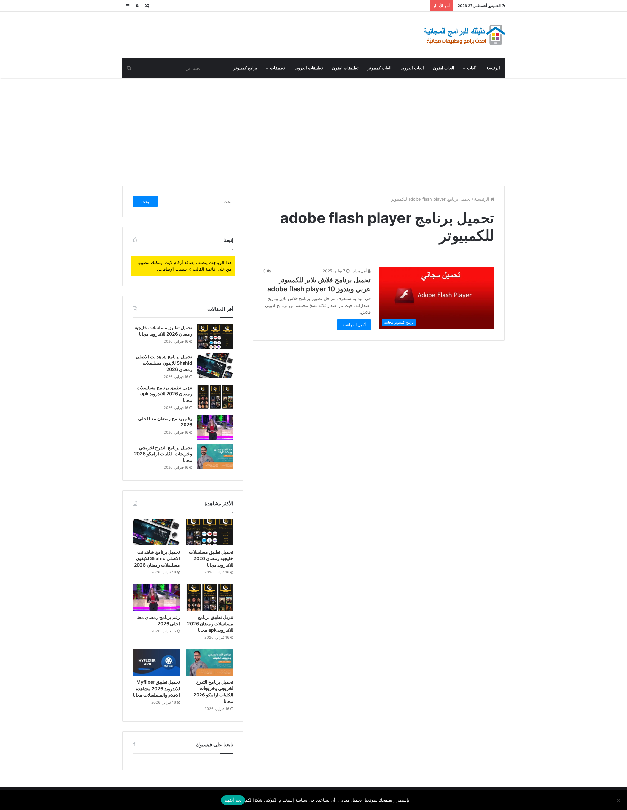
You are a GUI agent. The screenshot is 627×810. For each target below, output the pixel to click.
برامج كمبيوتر (245, 68)
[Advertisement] (313, 130)
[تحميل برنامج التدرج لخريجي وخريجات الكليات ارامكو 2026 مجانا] (215, 456)
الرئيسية (482, 199)
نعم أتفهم (233, 799)
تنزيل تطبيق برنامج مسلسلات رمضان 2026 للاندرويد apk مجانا (164, 394)
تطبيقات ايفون (345, 68)
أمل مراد (360, 270)
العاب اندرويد (412, 68)
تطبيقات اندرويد (309, 68)
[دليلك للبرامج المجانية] (464, 35)
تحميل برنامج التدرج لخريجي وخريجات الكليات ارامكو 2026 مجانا (163, 454)
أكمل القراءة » (354, 324)
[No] (619, 800)
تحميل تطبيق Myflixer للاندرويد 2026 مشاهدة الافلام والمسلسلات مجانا (156, 688)
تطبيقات (277, 68)
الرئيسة (493, 68)
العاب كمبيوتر (380, 68)
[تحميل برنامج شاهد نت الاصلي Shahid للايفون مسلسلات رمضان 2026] (215, 365)
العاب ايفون (443, 68)
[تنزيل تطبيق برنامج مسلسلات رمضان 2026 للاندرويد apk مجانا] (215, 396)
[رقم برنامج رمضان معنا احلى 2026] (215, 427)
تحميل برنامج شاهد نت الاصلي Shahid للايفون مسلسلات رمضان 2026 (164, 363)
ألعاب (472, 68)
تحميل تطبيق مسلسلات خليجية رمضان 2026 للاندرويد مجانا (211, 558)
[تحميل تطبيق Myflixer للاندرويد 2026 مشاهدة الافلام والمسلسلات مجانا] (156, 662)
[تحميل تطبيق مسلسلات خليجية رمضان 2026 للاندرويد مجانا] (215, 336)
